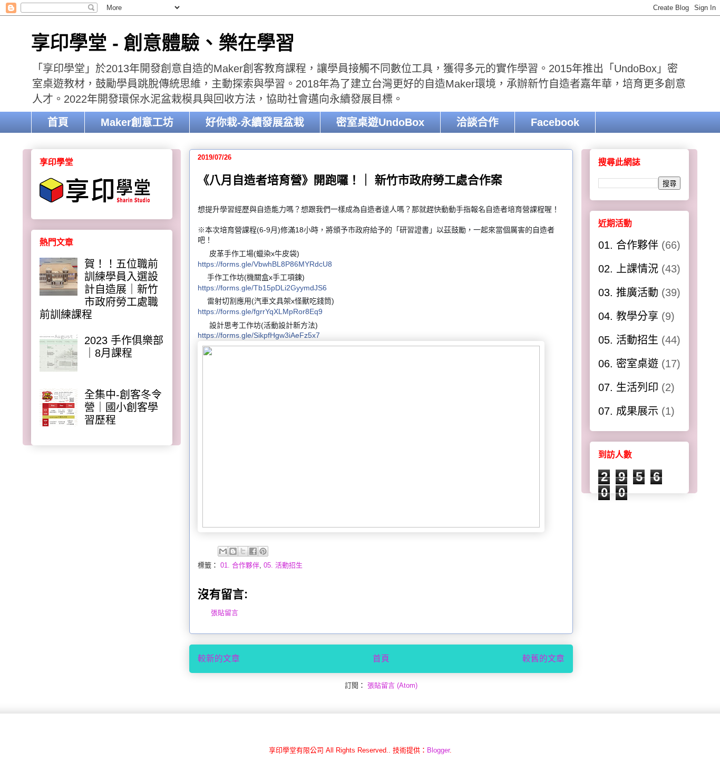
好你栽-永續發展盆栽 (255, 122)
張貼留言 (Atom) (392, 685)
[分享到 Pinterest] (263, 551)
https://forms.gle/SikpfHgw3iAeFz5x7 (259, 335)
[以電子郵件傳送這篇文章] (223, 551)
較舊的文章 (543, 658)
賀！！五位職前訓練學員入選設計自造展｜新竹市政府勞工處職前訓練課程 (99, 289)
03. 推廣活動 (628, 292)
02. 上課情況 (628, 269)
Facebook (555, 122)
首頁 (58, 122)
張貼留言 (224, 613)
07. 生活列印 (628, 387)
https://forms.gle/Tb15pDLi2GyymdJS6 (262, 288)
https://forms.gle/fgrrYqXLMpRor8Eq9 (260, 311)
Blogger (438, 750)
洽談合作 (477, 122)
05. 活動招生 (283, 565)
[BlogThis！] (233, 551)
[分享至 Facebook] (253, 551)
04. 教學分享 (628, 316)
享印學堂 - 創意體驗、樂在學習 (163, 43)
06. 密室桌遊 (628, 363)
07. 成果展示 (628, 411)
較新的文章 (219, 658)
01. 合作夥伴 (239, 565)
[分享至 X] (243, 551)
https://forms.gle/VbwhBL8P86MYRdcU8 (265, 264)
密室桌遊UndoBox (380, 122)
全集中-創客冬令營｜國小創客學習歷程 (123, 407)
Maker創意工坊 (137, 122)
